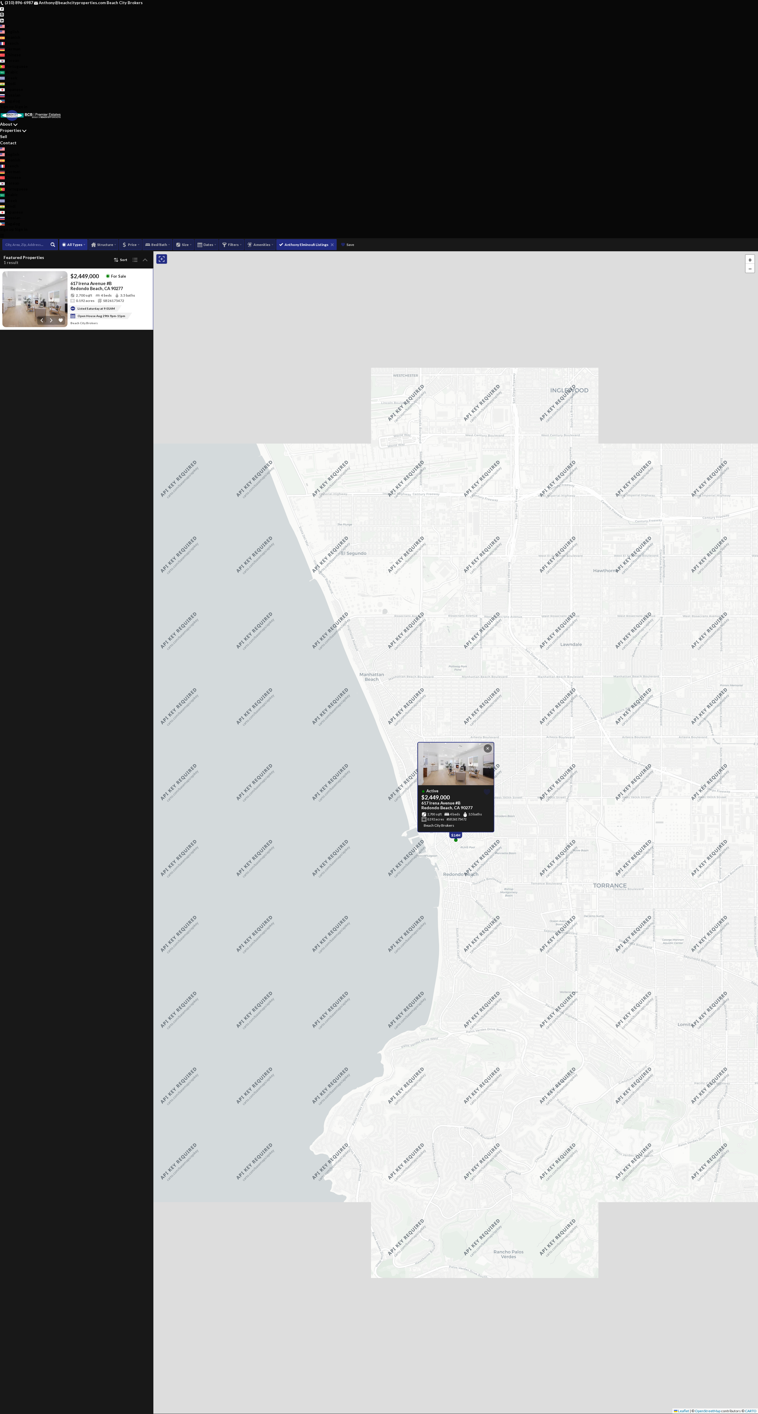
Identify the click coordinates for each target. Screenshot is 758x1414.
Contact (8, 142)
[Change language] (4, 26)
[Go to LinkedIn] (2, 20)
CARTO (751, 1411)
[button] (750, 259)
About (6, 124)
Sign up (7, 106)
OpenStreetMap (707, 1411)
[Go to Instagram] (2, 14)
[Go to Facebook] (2, 8)
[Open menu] (2, 236)
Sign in (21, 106)
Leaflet (683, 1411)
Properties (10, 130)
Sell (3, 136)
